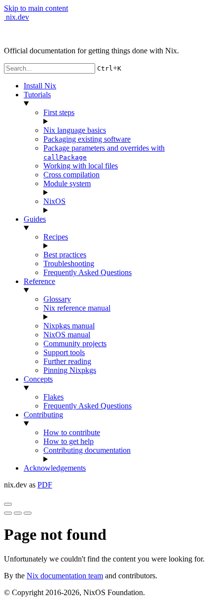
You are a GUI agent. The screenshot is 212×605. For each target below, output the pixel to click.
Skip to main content (36, 8)
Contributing (43, 414)
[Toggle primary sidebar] (8, 504)
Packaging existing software (87, 139)
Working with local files (80, 165)
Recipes (55, 237)
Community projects (74, 343)
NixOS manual (66, 334)
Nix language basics (74, 130)
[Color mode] (18, 513)
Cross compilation (71, 174)
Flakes (53, 397)
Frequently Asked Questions (87, 272)
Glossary (57, 299)
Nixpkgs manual (69, 326)
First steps (58, 112)
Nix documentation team (65, 575)
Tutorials (37, 94)
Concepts (38, 379)
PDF (44, 485)
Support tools (64, 352)
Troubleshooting (68, 263)
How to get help (68, 441)
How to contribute (71, 432)
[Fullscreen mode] (8, 513)
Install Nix (40, 85)
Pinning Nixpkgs (69, 370)
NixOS (54, 201)
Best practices (64, 254)
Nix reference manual (76, 308)
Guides (35, 219)
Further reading (67, 361)
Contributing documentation (87, 450)
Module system (67, 183)
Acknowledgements (55, 468)
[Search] (28, 513)
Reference (39, 281)
